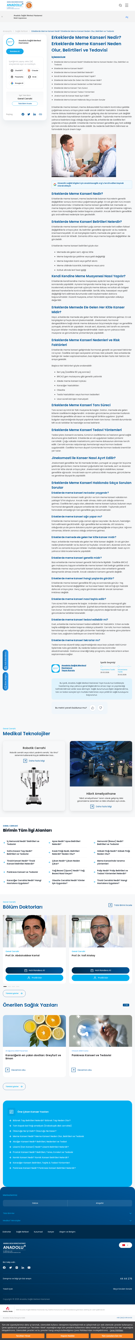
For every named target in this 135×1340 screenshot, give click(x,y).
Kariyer (51, 1231)
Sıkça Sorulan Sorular (122, 1289)
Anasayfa (7, 31)
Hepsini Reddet (67, 1336)
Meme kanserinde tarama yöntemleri (111, 862)
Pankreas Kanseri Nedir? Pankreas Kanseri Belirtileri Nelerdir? (44, 1168)
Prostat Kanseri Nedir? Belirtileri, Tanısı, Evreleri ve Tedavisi (43, 1152)
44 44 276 (126, 1278)
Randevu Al (15, 51)
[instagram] (17, 1268)
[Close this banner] (2, 16)
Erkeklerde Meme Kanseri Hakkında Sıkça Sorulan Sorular (79, 99)
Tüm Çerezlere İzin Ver (112, 1336)
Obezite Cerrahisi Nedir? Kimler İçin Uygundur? (68, 882)
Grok (34, 77)
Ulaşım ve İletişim (67, 1231)
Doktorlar (130, 1309)
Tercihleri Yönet (23, 1336)
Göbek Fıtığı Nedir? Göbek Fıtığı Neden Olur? (113, 852)
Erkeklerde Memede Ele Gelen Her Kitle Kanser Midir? (78, 80)
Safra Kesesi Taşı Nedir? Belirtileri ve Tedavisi (19, 852)
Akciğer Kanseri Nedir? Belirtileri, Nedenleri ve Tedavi (40, 1141)
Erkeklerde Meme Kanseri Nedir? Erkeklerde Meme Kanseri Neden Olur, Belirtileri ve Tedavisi (91, 63)
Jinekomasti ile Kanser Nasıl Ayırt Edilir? (71, 95)
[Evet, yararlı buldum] (92, 708)
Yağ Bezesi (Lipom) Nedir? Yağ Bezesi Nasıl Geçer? (68, 872)
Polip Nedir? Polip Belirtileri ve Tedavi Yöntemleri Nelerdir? (112, 872)
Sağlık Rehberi (21, 31)
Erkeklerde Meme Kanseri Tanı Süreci (71, 88)
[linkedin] (23, 1268)
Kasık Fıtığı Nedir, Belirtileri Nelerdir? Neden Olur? (65, 852)
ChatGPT (19, 70)
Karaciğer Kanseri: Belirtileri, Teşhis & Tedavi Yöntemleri (41, 1162)
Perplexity (19, 77)
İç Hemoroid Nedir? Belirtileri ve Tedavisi (23, 843)
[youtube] (29, 1268)
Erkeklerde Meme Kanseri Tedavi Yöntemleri (74, 92)
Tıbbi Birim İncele (25, 103)
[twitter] (10, 1268)
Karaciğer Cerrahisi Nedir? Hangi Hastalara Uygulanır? (24, 882)
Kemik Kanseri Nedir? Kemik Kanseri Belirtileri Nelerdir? (41, 1157)
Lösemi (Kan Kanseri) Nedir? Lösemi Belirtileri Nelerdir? (41, 1146)
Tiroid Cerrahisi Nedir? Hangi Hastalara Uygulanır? (112, 882)
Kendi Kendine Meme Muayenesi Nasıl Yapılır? (75, 76)
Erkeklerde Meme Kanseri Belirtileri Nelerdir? (73, 72)
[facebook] (4, 1268)
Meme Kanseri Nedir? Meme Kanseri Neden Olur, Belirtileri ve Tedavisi (48, 1136)
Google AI (19, 83)
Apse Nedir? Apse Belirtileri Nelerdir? (66, 843)
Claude (35, 70)
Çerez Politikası (116, 1330)
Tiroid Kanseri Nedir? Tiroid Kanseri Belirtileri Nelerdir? (21, 862)
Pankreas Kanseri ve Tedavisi (22, 872)
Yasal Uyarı (8, 1289)
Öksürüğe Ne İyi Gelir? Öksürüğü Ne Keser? (34, 1131)
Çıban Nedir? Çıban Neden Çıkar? (66, 862)
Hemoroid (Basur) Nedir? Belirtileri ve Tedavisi (110, 843)
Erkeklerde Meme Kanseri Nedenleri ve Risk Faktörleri (78, 84)
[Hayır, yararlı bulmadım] (100, 708)
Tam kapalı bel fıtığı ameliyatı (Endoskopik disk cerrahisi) (42, 1125)
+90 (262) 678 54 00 (124, 1318)
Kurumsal (38, 1231)
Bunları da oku (130, 1317)
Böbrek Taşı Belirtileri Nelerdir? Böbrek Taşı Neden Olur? (42, 1120)
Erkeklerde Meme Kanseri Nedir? (68, 68)
